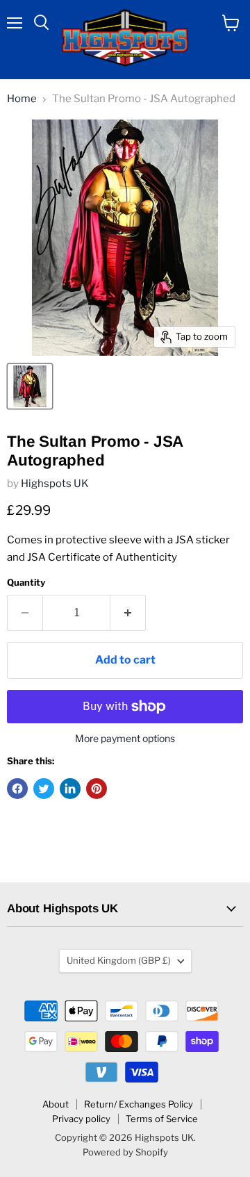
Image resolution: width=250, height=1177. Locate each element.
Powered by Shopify (125, 1152)
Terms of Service (162, 1118)
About (55, 1104)
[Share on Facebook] (17, 788)
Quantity (26, 582)
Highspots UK (55, 483)
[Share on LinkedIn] (70, 788)
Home (22, 99)
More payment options (125, 738)
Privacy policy (81, 1118)
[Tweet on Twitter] (43, 788)
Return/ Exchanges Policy (138, 1104)
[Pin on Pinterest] (96, 788)
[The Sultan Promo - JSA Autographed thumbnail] (30, 386)
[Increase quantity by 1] (128, 613)
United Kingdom (119, 960)
